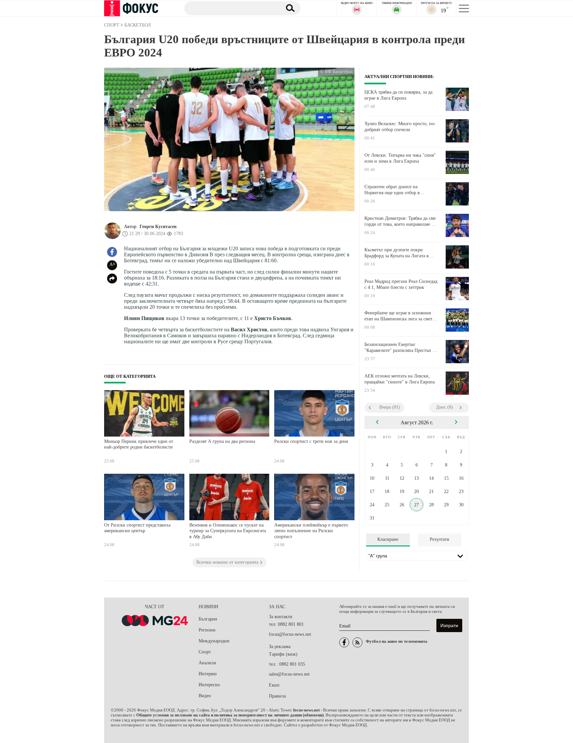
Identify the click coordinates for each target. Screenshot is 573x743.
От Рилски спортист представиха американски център (137, 528)
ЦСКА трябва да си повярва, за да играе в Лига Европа (398, 95)
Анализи (207, 662)
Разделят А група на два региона (222, 441)
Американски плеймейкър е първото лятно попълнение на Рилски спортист (311, 531)
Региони (207, 629)
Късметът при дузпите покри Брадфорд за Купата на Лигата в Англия (396, 253)
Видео (205, 695)
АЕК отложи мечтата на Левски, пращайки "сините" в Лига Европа (399, 378)
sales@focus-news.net (289, 674)
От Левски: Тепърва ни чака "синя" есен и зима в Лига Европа (400, 158)
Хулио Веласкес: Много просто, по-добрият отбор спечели (400, 126)
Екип (274, 685)
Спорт (205, 651)
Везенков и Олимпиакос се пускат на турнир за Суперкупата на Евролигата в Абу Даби (227, 531)
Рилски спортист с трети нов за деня (311, 441)
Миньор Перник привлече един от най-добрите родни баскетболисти (138, 444)
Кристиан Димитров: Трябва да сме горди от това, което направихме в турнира (400, 221)
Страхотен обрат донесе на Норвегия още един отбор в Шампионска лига (392, 190)
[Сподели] (112, 279)
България (208, 619)
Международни (214, 640)
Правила (277, 696)
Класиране (387, 539)
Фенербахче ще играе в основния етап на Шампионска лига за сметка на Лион (400, 316)
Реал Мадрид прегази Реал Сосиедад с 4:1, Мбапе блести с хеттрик (400, 284)
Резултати (439, 539)
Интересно (209, 684)
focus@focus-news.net (290, 634)
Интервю (208, 673)
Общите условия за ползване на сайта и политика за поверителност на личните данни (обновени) (230, 715)
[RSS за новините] (357, 642)
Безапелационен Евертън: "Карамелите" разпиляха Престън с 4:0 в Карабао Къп (399, 347)
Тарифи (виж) (283, 654)
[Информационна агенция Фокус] (344, 642)
